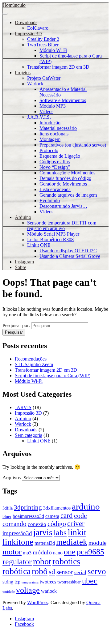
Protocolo (48, 150)
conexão (37, 524)
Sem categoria (28, 435)
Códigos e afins (54, 161)
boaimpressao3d (28, 516)
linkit (77, 532)
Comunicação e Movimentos (67, 172)
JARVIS (23, 407)
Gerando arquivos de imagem (68, 195)
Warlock (35, 83)
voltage (28, 590)
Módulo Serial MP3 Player (53, 234)
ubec (89, 580)
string (7, 581)
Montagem (49, 139)
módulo (42, 552)
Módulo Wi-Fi (53, 50)
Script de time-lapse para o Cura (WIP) (52, 375)
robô (39, 571)
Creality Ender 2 (43, 39)
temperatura (30, 582)
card (66, 515)
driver (75, 523)
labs (60, 532)
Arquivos (11, 477)
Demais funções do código (65, 178)
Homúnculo (14, 5)
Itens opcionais (53, 133)
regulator (17, 561)
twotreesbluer (69, 582)
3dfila (7, 508)
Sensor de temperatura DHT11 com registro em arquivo (61, 225)
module (97, 543)
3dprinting (28, 507)
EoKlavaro (37, 28)
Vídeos (46, 111)
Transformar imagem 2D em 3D (58, 67)
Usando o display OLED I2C (68, 250)
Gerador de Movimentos (63, 183)
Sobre (20, 267)
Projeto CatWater (43, 78)
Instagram (24, 261)
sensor (64, 572)
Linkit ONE (39, 245)
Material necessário (58, 128)
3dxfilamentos (57, 507)
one (70, 551)
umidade (8, 591)
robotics (66, 561)
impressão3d (17, 533)
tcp (17, 581)
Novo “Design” (54, 167)
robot (42, 561)
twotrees (48, 581)
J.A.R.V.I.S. (39, 117)
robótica (16, 571)
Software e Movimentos (62, 100)
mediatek (71, 542)
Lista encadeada (55, 189)
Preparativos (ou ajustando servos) (72, 144)
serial (80, 572)
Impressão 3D (28, 33)
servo (97, 571)
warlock (49, 591)
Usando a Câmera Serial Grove (69, 256)
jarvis (42, 532)
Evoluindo (49, 200)
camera (52, 516)
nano (58, 552)
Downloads (26, 22)
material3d (45, 543)
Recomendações (31, 358)
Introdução (49, 122)
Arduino (23, 217)
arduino (86, 506)
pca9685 (90, 551)
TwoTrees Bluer (43, 44)
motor (12, 551)
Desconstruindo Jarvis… (63, 206)
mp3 (27, 552)
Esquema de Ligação (59, 156)
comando (14, 523)
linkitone (17, 542)
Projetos (23, 72)
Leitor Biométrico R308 (50, 239)
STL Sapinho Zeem (34, 364)
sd (52, 572)
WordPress (37, 602)
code (80, 515)
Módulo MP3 (52, 106)
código (56, 523)
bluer (6, 516)
